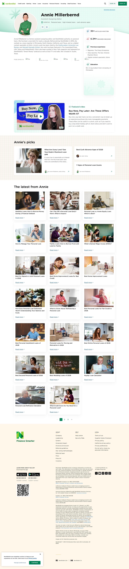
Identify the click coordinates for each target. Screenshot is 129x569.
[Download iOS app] (21, 474)
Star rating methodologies (64, 450)
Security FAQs (79, 438)
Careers (58, 440)
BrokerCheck (87, 522)
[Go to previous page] (57, 419)
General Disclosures (64, 522)
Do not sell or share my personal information (102, 449)
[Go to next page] (71, 419)
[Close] (40, 554)
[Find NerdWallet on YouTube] (99, 473)
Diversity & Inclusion (62, 445)
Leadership (59, 438)
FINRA (88, 516)
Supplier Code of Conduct (103, 438)
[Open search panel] (105, 4)
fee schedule (73, 522)
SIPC (91, 516)
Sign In (112, 3)
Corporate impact (61, 443)
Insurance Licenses (81, 493)
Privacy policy (99, 440)
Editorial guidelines (62, 448)
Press (57, 456)
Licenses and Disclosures (76, 483)
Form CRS (74, 519)
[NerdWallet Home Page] (9, 3)
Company (59, 435)
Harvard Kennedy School (31, 47)
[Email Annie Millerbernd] (42, 27)
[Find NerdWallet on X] (96, 473)
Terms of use (99, 435)
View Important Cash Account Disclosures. (72, 528)
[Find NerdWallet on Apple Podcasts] (106, 473)
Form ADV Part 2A (82, 519)
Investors (59, 461)
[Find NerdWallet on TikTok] (109, 473)
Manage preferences (20, 562)
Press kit (58, 458)
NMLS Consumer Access (62, 483)
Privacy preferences (101, 445)
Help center (79, 435)
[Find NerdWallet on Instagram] (103, 473)
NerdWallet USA (63, 560)
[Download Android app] (34, 474)
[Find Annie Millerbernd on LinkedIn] (46, 27)
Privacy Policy (59, 521)
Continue (35, 562)
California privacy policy (102, 443)
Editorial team (60, 453)
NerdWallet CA (78, 560)
